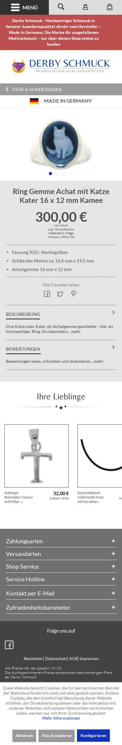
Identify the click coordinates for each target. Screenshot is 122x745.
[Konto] (85, 7)
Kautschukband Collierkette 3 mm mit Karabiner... (90, 497)
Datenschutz (56, 658)
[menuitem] (24, 7)
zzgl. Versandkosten (61, 229)
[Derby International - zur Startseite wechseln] (61, 66)
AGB (73, 658)
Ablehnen (24, 735)
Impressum (89, 658)
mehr (75, 331)
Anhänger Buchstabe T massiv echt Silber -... (18, 497)
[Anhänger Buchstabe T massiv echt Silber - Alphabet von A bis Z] (36, 456)
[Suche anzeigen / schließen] (61, 7)
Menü (30, 7)
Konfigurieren (93, 735)
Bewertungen (23, 349)
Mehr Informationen (61, 718)
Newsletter (33, 658)
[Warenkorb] (110, 7)
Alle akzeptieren (56, 735)
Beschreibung (23, 314)
